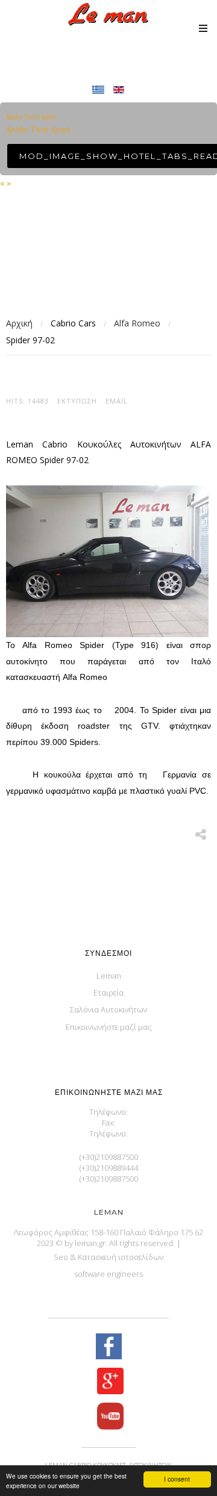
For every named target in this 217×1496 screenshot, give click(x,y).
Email (116, 400)
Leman (108, 975)
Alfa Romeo (137, 323)
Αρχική (19, 323)
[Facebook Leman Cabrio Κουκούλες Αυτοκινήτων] (108, 1347)
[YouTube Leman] (108, 1417)
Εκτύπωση (77, 400)
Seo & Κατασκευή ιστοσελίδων (108, 1256)
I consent (177, 1478)
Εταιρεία (108, 992)
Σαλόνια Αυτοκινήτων (108, 1009)
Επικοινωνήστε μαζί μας (109, 1026)
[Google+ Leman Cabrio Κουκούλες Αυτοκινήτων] (108, 1382)
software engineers (108, 1273)
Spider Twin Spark (31, 117)
